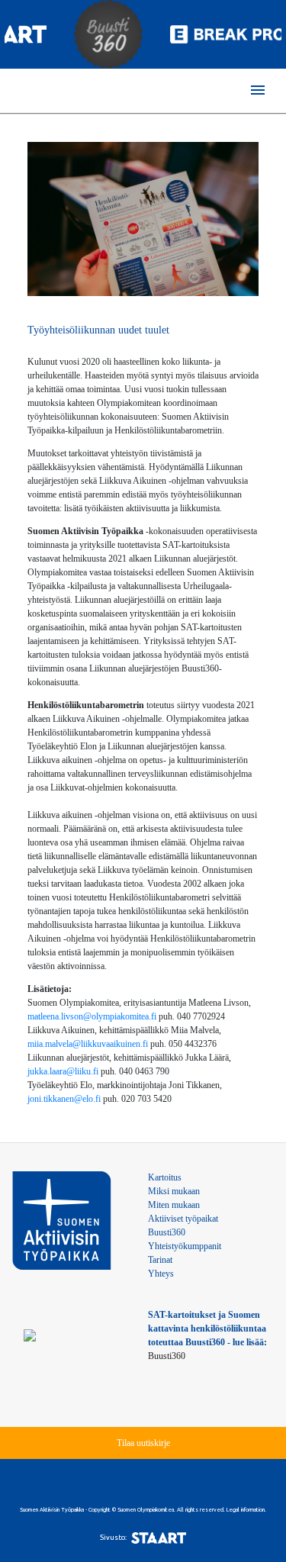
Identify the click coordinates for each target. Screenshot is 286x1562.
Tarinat (160, 1259)
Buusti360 (166, 1232)
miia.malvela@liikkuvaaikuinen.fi (87, 1044)
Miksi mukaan (174, 1191)
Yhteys (161, 1273)
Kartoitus (165, 1177)
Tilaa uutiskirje (143, 1443)
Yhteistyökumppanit (184, 1246)
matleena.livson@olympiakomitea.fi (91, 1016)
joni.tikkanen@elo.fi (64, 1098)
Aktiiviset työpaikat (183, 1218)
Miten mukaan (174, 1205)
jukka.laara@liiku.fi (62, 1071)
